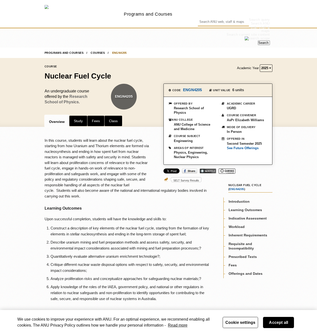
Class (113, 121)
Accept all (278, 322)
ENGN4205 (119, 52)
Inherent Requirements (248, 235)
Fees (96, 121)
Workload (237, 227)
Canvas (227, 171)
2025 (265, 68)
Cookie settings (240, 322)
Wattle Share (208, 170)
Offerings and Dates (246, 274)
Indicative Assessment (248, 218)
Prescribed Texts (243, 257)
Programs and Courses (148, 14)
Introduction (239, 201)
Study (78, 121)
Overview (57, 122)
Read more (177, 325)
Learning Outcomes (245, 210)
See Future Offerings (243, 148)
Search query (259, 20)
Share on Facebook (189, 170)
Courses (98, 52)
